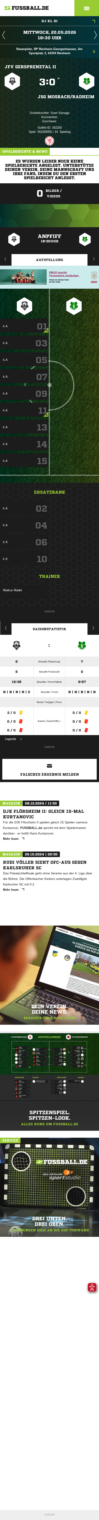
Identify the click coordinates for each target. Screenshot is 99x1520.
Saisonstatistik (49, 629)
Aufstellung (49, 259)
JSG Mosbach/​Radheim (66, 97)
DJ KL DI (49, 21)
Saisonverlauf (93, 628)
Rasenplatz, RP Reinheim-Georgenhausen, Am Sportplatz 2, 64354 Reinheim (49, 51)
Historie (6, 628)
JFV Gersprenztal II (30, 67)
